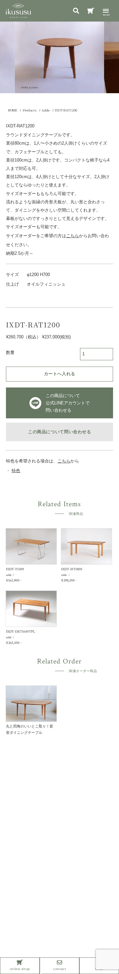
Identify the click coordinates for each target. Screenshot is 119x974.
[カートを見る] (91, 11)
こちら (64, 461)
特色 (16, 470)
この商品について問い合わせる (59, 432)
